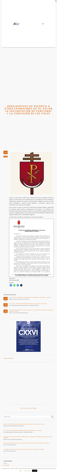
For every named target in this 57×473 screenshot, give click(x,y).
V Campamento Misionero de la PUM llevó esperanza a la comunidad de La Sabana (23, 449)
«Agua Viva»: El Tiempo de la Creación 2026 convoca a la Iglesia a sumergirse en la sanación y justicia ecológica (31, 310)
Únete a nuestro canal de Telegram (28, 408)
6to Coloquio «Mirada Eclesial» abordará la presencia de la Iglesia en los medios (28, 303)
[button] (56, 1)
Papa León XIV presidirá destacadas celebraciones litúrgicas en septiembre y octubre (29, 297)
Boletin (5, 463)
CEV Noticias (6, 465)
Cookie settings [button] (27, 470)
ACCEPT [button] (34, 470)
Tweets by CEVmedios (8, 358)
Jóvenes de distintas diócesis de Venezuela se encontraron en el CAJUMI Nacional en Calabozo (26, 443)
